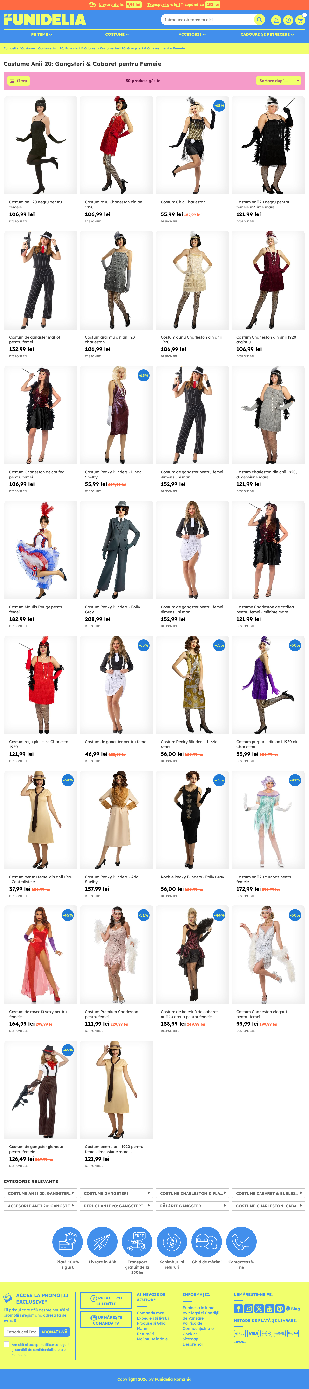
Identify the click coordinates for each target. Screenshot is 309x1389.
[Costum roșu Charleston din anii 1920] (116, 145)
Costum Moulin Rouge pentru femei (36, 609)
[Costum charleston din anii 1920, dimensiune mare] (268, 415)
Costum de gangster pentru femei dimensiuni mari (192, 474)
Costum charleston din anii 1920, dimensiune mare (266, 474)
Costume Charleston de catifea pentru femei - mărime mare (265, 609)
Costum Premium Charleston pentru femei (111, 1014)
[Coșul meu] (300, 20)
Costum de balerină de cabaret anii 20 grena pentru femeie (189, 1014)
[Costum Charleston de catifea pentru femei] (40, 415)
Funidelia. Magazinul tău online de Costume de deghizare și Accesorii (45, 19)
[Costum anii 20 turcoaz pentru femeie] (268, 820)
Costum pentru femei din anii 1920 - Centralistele (40, 879)
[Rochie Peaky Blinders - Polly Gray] (192, 820)
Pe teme (39, 34)
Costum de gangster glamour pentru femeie (36, 1149)
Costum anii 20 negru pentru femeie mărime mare (262, 204)
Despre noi (193, 1344)
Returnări (145, 1333)
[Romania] (238, 1309)
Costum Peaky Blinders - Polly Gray (112, 609)
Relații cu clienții (109, 1301)
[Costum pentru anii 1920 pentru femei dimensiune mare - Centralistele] (116, 1090)
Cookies (190, 1333)
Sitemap (190, 1338)
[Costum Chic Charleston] (192, 145)
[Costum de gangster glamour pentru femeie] (40, 1090)
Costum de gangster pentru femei (116, 741)
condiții (21, 1350)
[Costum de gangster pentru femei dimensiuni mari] (192, 415)
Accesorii (190, 34)
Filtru (22, 80)
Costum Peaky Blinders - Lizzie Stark (189, 744)
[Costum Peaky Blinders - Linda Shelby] (116, 415)
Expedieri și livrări (153, 1318)
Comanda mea (150, 1312)
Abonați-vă (55, 1331)
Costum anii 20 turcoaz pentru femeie (264, 879)
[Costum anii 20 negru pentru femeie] (40, 145)
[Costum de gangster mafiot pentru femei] (40, 280)
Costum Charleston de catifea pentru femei (36, 474)
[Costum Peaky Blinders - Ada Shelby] (116, 820)
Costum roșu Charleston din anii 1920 (114, 204)
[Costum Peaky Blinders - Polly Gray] (116, 550)
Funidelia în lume (198, 1307)
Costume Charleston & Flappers (194, 1193)
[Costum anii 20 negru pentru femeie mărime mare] (268, 145)
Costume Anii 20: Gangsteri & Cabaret (67, 48)
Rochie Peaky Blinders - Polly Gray (192, 876)
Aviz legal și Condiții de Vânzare (201, 1315)
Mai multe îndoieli (153, 1338)
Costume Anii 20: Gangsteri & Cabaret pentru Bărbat (42, 1193)
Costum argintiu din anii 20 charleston (110, 340)
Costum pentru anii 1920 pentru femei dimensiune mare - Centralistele (114, 1149)
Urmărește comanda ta (107, 1320)
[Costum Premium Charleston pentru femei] (116, 954)
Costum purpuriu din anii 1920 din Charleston (267, 744)
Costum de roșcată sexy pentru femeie (38, 1014)
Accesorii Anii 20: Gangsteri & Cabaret (42, 1205)
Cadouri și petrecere (265, 34)
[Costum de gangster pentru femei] (116, 685)
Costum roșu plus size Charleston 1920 (40, 744)
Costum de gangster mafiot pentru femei (34, 340)
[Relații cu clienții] (288, 20)
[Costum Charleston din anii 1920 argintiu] (268, 280)
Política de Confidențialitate (198, 1326)
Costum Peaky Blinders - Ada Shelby (112, 879)
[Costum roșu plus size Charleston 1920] (40, 685)
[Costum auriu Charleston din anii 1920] (192, 280)
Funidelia (11, 48)
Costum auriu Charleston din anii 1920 (191, 340)
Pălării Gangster (180, 1205)
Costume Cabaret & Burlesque (270, 1193)
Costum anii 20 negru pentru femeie (35, 204)
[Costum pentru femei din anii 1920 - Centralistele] (40, 820)
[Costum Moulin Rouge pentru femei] (40, 550)
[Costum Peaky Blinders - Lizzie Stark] (192, 685)
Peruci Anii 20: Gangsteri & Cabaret (118, 1205)
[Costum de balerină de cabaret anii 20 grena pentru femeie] (192, 954)
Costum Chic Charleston (183, 202)
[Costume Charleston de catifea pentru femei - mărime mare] (268, 550)
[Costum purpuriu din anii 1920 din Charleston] (268, 685)
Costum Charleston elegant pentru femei (261, 1014)
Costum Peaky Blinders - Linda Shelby (113, 474)
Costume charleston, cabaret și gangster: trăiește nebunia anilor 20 (270, 1205)
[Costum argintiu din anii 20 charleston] (116, 280)
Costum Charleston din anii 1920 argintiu (266, 340)
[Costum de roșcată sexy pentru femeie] (40, 954)
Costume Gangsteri (106, 1193)
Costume (115, 34)
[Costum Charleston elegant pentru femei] (268, 954)
